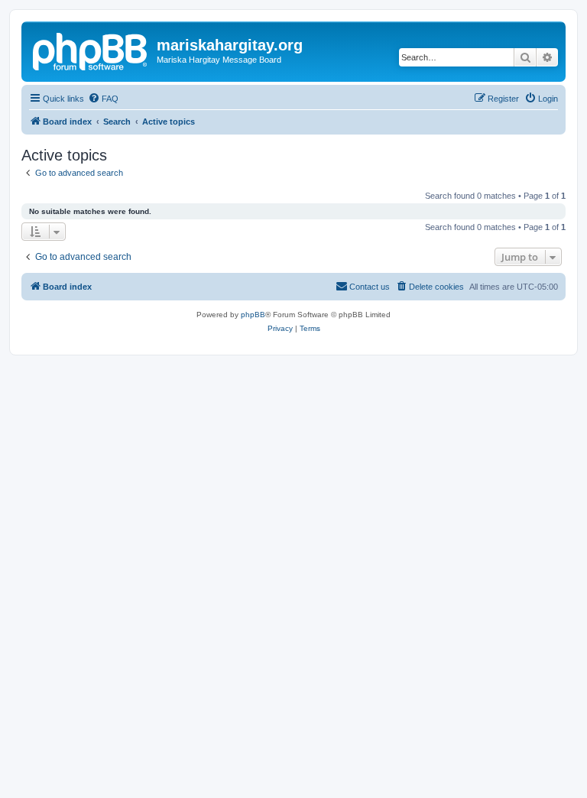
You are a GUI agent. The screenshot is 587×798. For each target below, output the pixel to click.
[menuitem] (103, 98)
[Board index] (91, 49)
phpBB (253, 314)
